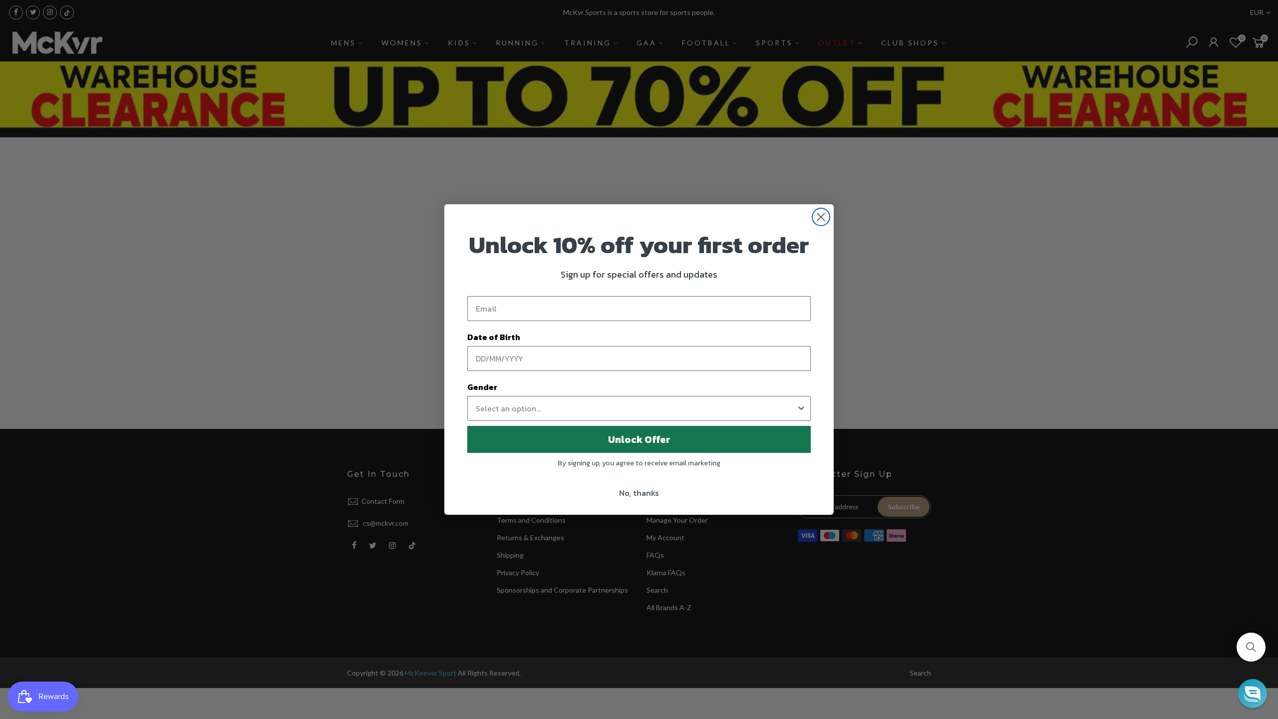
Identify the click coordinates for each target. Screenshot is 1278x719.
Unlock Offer (639, 439)
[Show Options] (801, 408)
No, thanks (639, 493)
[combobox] (636, 408)
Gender (482, 387)
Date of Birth (493, 337)
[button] (1251, 647)
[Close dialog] (821, 217)
